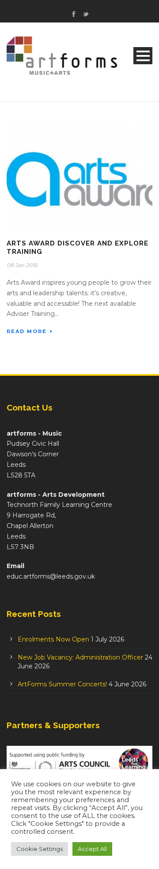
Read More (27, 331)
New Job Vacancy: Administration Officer (80, 657)
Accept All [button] (92, 848)
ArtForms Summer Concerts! (62, 684)
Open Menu (142, 55)
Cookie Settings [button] (39, 848)
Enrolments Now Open (53, 639)
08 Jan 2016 (22, 265)
